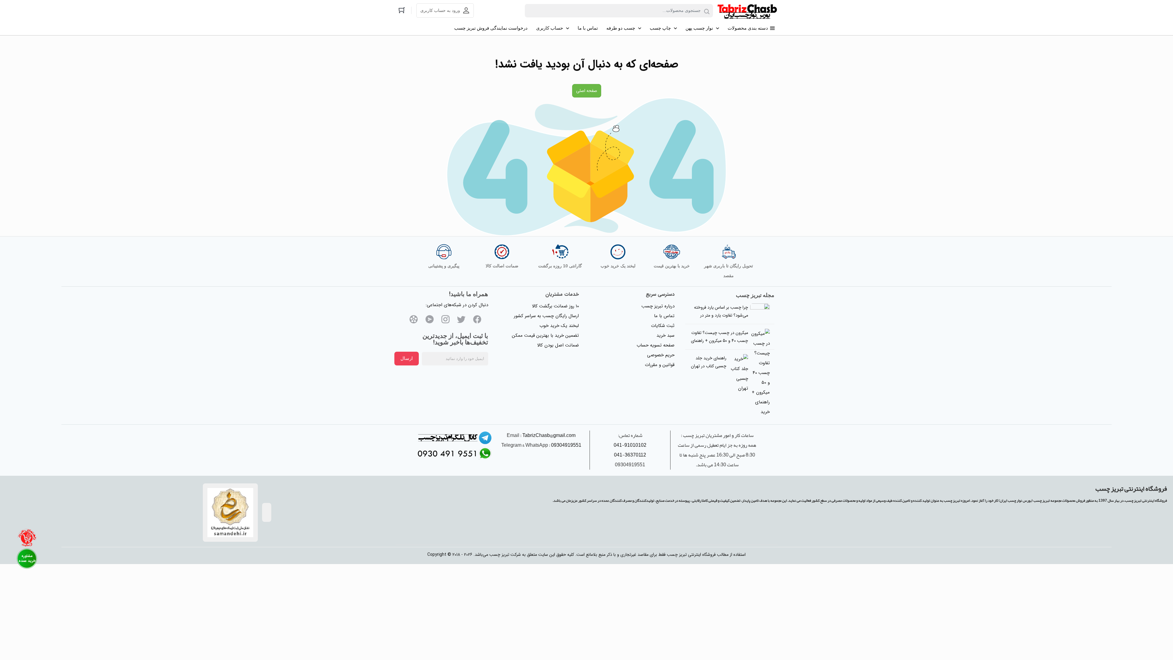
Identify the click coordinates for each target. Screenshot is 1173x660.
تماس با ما (664, 316)
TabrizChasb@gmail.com (549, 435)
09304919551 (566, 445)
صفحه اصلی (586, 90)
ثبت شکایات (662, 325)
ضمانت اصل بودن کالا (558, 345)
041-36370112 (630, 455)
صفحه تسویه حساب (655, 345)
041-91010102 (630, 445)
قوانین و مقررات (659, 365)
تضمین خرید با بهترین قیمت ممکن (545, 335)
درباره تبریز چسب (657, 306)
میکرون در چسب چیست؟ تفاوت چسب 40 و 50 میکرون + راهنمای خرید (719, 340)
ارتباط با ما (27, 558)
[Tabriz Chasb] (747, 10)
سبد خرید (665, 335)
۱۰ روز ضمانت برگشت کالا (555, 306)
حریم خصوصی (660, 355)
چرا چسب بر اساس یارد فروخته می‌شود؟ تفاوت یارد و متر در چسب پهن (721, 315)
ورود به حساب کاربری (440, 10)
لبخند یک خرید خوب (559, 325)
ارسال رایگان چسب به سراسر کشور (546, 316)
